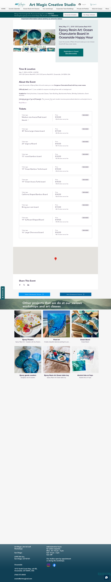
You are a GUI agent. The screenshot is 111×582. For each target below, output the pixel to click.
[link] (93, 4)
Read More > (23, 102)
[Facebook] (54, 565)
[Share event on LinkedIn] (28, 285)
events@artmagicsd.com (23, 579)
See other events (71, 53)
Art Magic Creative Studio (52, 4)
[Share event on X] (24, 285)
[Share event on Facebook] (20, 285)
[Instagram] (48, 565)
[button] (15, 9)
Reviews (3, 293)
